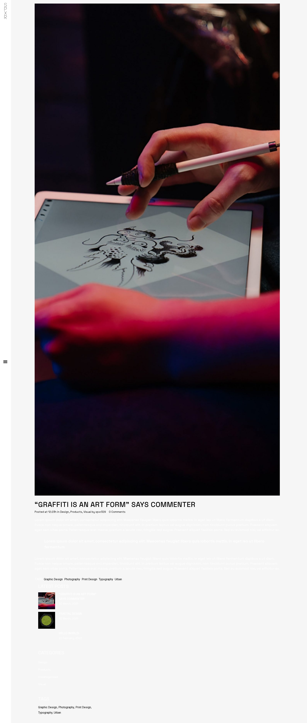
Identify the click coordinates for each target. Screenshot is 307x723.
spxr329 (101, 511)
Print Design (89, 579)
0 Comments (117, 511)
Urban (118, 579)
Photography (72, 579)
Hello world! (69, 633)
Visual (87, 511)
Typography (106, 579)
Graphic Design (53, 579)
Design (64, 511)
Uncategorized (48, 677)
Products (76, 511)
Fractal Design (70, 614)
